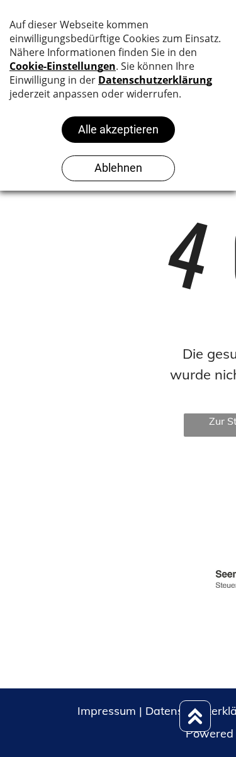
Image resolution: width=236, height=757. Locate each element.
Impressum (106, 711)
